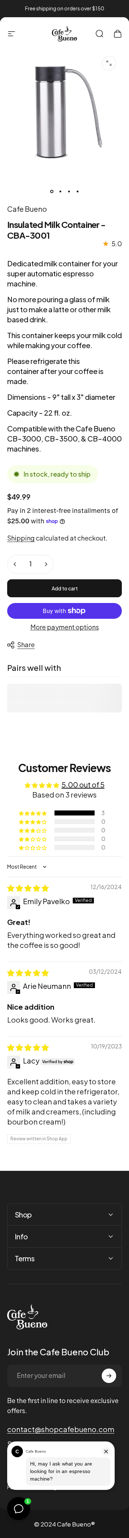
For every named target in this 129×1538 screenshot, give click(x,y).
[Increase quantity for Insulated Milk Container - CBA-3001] (45, 564)
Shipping (21, 538)
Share (26, 644)
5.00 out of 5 (83, 784)
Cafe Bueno (27, 208)
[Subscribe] (109, 1376)
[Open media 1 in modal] (109, 63)
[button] (33, 813)
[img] (28, 887)
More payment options (64, 627)
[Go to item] (51, 191)
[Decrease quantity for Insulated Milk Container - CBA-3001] (15, 564)
